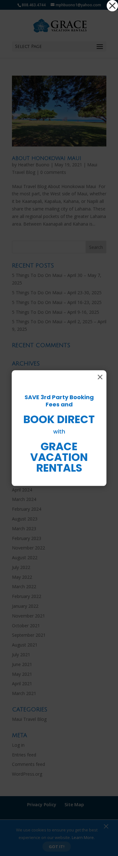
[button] (112, 5)
